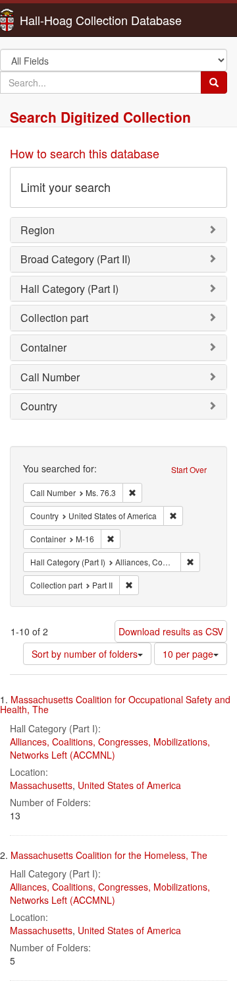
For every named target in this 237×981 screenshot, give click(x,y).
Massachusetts (41, 785)
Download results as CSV (170, 631)
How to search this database (84, 153)
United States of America (129, 785)
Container (43, 347)
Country (38, 406)
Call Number (50, 377)
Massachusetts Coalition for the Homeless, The (109, 855)
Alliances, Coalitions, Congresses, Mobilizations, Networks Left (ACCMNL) (110, 748)
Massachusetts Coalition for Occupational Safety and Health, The (115, 704)
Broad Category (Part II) (75, 259)
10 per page (188, 653)
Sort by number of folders (85, 653)
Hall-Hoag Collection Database (59, 19)
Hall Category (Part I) (69, 288)
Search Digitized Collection (100, 117)
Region (37, 229)
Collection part (54, 317)
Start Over (189, 469)
